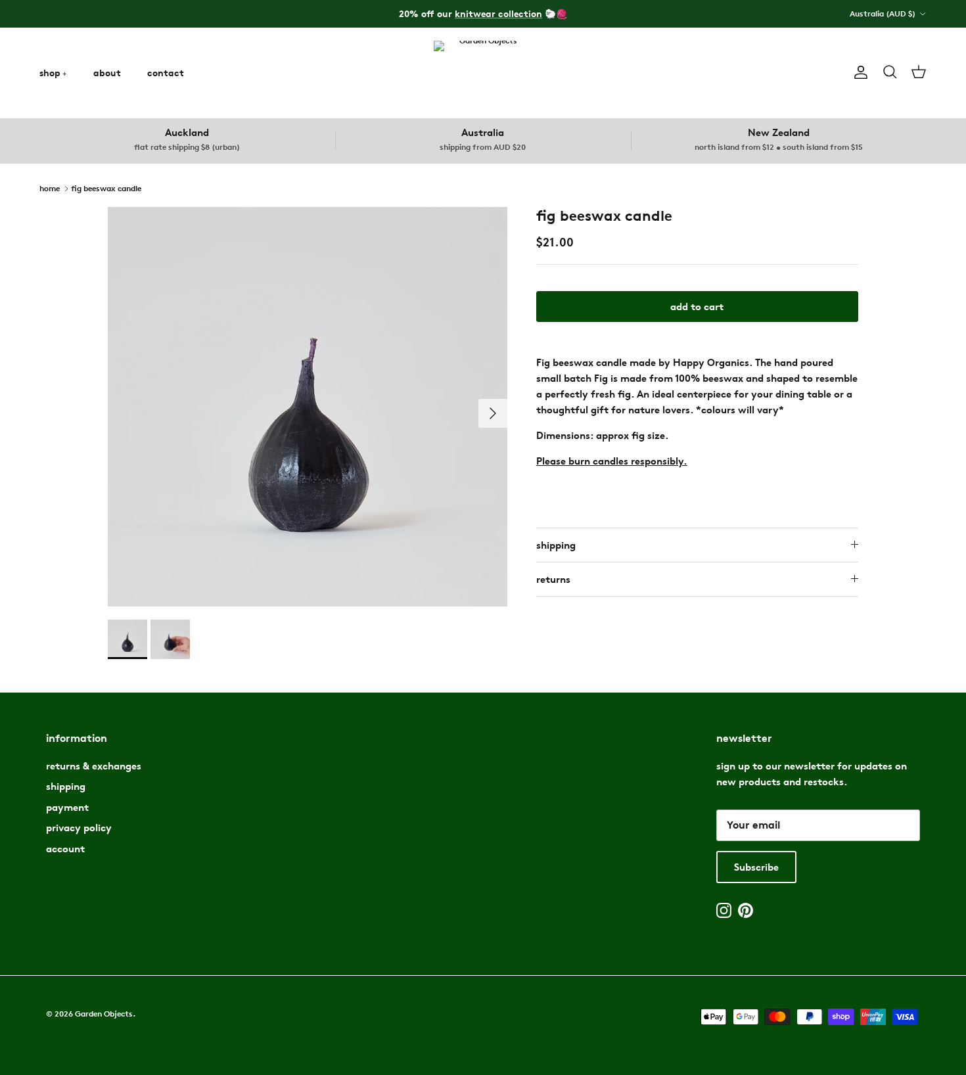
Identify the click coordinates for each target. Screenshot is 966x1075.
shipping (556, 545)
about (107, 72)
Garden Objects (104, 1013)
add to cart (697, 306)
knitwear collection (498, 13)
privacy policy (79, 827)
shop (49, 72)
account (65, 848)
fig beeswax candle (106, 188)
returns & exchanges (93, 766)
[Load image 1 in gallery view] (307, 406)
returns (553, 579)
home (49, 188)
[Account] (858, 72)
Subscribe (756, 867)
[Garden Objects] (483, 72)
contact (165, 72)
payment (67, 807)
